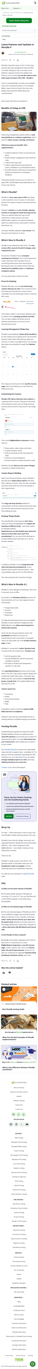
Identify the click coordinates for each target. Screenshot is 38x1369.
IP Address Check (19, 1310)
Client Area (19, 1105)
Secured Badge (19, 1319)
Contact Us (19, 1109)
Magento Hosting (19, 1243)
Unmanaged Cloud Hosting (19, 1155)
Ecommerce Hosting (19, 1234)
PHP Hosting (19, 1181)
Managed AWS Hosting (19, 1146)
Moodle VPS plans (11, 749)
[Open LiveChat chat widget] (32, 1364)
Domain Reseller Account (19, 1266)
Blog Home (5, 8)
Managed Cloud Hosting (19, 1142)
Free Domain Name (19, 1261)
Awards (19, 1096)
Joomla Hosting (19, 1212)
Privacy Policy (9, 1355)
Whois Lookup (19, 1314)
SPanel (21, 757)
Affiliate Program (19, 1100)
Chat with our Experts (22, 816)
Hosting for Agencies (19, 1177)
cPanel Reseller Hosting (19, 1194)
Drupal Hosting (19, 1217)
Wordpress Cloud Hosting (19, 1208)
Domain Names (19, 1257)
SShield (19, 1279)
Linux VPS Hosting (19, 1164)
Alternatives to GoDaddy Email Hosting (19, 1336)
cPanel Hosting (19, 1185)
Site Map (30, 1355)
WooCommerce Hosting (19, 1238)
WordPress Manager (19, 1283)
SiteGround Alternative (19, 1327)
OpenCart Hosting (19, 1230)
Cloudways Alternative (19, 1340)
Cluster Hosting (19, 1151)
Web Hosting (19, 1138)
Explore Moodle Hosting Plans (19, 20)
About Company (19, 1087)
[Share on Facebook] (11, 59)
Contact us (5, 767)
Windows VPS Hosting (19, 1159)
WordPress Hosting (19, 1204)
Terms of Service (20, 1355)
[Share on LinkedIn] (18, 59)
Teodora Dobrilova (21, 52)
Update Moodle (28, 874)
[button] (3, 972)
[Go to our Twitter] (21, 1127)
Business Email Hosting (19, 1172)
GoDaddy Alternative (19, 1332)
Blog (19, 1301)
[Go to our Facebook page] (11, 1127)
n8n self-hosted (19, 1292)
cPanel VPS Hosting (19, 1190)
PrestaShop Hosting (19, 1247)
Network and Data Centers (19, 1092)
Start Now (9, 816)
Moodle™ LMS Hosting (19, 1221)
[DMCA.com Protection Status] (19, 1359)
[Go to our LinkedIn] (16, 1127)
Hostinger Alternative (19, 1345)
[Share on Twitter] (14, 59)
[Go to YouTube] (27, 1127)
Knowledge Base (19, 1306)
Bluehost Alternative (19, 1349)
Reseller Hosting (19, 1168)
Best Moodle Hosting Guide (9, 26)
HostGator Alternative (19, 1323)
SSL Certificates (19, 1270)
